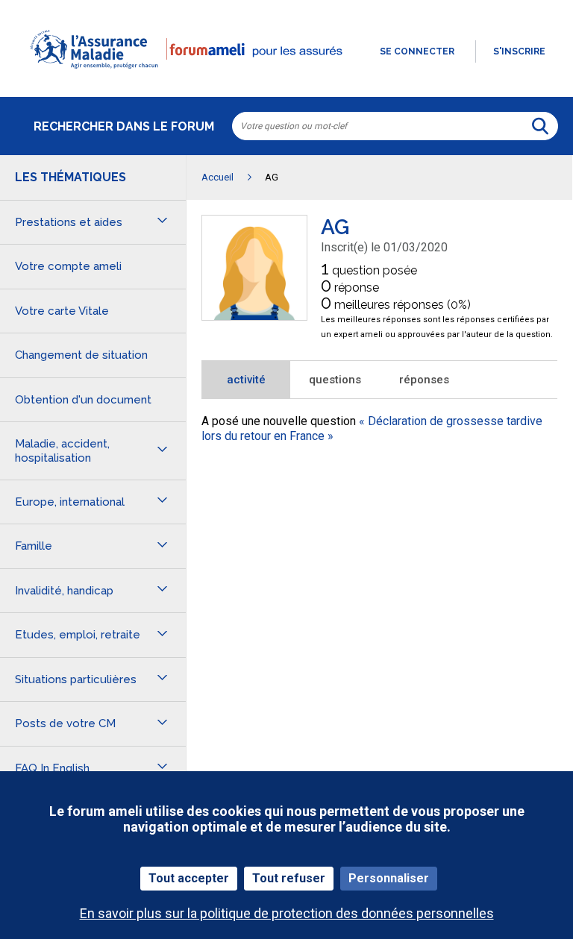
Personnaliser (388, 878)
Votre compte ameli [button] (68, 266)
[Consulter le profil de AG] (254, 316)
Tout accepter (188, 878)
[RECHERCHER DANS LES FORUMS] (540, 126)
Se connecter (417, 51)
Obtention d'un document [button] (83, 399)
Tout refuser (288, 878)
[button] (286, 77)
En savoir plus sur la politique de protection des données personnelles (287, 913)
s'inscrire (519, 51)
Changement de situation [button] (81, 355)
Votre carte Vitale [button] (62, 311)
